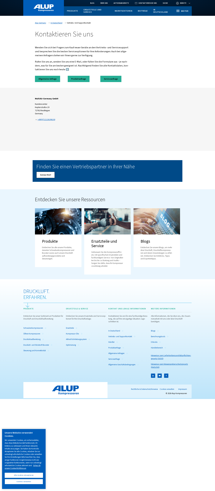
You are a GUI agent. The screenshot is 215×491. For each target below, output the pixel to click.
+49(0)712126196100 (46, 119)
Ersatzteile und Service (92, 11)
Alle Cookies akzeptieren (24, 475)
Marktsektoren (123, 10)
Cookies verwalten (167, 389)
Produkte (72, 10)
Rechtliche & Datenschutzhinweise (144, 389)
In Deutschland (160, 11)
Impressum (182, 389)
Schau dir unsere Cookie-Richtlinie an (23, 467)
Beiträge (143, 10)
